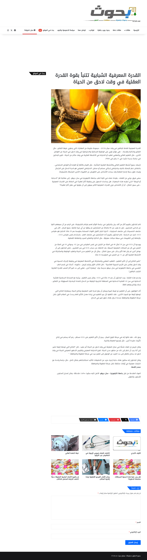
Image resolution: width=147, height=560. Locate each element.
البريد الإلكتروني (135, 532)
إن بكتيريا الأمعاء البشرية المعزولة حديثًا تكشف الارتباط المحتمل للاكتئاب (65, 478)
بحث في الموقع (46, 30)
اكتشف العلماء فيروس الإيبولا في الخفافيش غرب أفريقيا (98, 454)
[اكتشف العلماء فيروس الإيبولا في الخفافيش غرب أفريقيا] (96, 443)
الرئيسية (136, 30)
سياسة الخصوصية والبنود (66, 30)
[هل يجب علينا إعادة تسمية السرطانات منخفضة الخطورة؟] (127, 467)
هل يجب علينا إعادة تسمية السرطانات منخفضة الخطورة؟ (128, 478)
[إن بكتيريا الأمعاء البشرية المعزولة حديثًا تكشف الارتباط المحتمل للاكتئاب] (65, 467)
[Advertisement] (73, 52)
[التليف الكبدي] (127, 443)
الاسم (138, 522)
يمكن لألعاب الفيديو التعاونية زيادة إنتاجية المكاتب (98, 478)
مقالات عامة (117, 30)
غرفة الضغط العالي (72, 453)
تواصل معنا (82, 30)
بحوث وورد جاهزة (104, 30)
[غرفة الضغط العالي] (65, 443)
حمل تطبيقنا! (29, 30)
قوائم (92, 30)
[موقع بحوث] (112, 13)
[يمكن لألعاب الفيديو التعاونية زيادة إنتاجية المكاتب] (96, 467)
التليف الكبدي (136, 453)
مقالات (128, 30)
